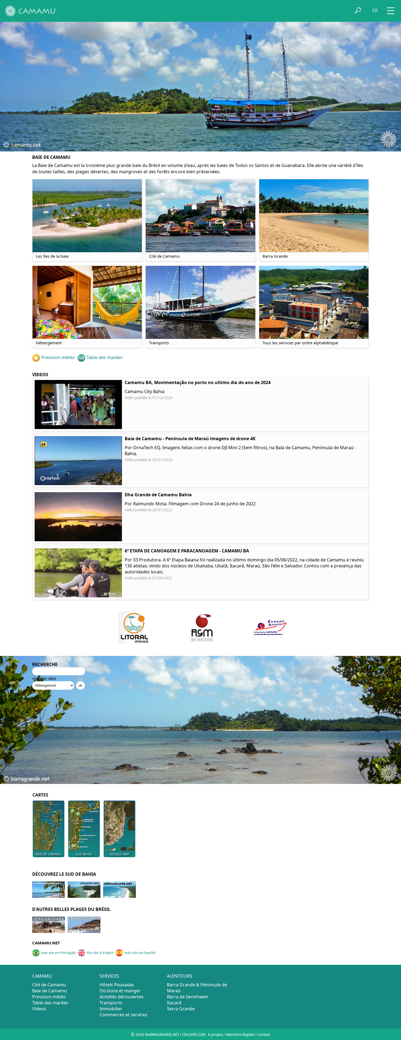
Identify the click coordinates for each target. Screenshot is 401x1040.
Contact (264, 1034)
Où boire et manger (120, 991)
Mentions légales (240, 1034)
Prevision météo (58, 357)
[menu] (390, 8)
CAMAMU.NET (46, 942)
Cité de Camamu (49, 985)
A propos (215, 1034)
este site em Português (58, 952)
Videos (39, 1009)
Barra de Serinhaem (187, 997)
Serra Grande (181, 1009)
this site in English (100, 952)
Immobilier (111, 1009)
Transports (111, 1003)
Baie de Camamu (49, 991)
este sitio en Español (139, 952)
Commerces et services (123, 1015)
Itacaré (174, 1003)
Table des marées (104, 357)
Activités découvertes (121, 997)
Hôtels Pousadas (117, 985)
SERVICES (109, 976)
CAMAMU (42, 976)
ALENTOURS (179, 976)
